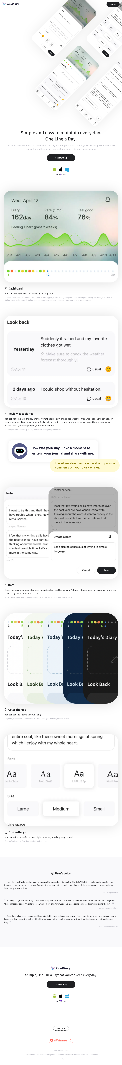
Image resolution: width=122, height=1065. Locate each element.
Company (94, 1054)
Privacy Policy (42, 1054)
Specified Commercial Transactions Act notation (68, 1054)
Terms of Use (30, 1054)
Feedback (61, 1028)
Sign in (113, 4)
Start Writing (61, 157)
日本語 (61, 1058)
